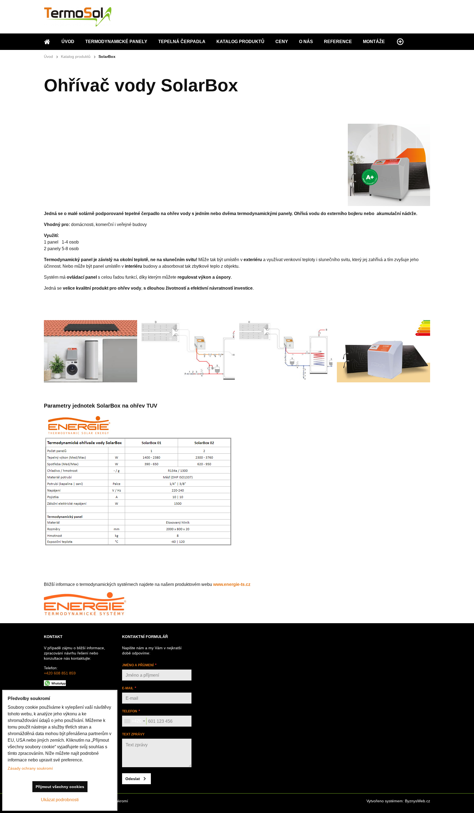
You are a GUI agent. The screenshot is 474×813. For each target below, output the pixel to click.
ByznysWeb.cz (417, 801)
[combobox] (134, 721)
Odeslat (132, 779)
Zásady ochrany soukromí (30, 768)
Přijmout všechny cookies (60, 786)
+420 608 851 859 (60, 673)
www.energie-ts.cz (231, 584)
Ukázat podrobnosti (60, 799)
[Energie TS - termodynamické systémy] (85, 614)
